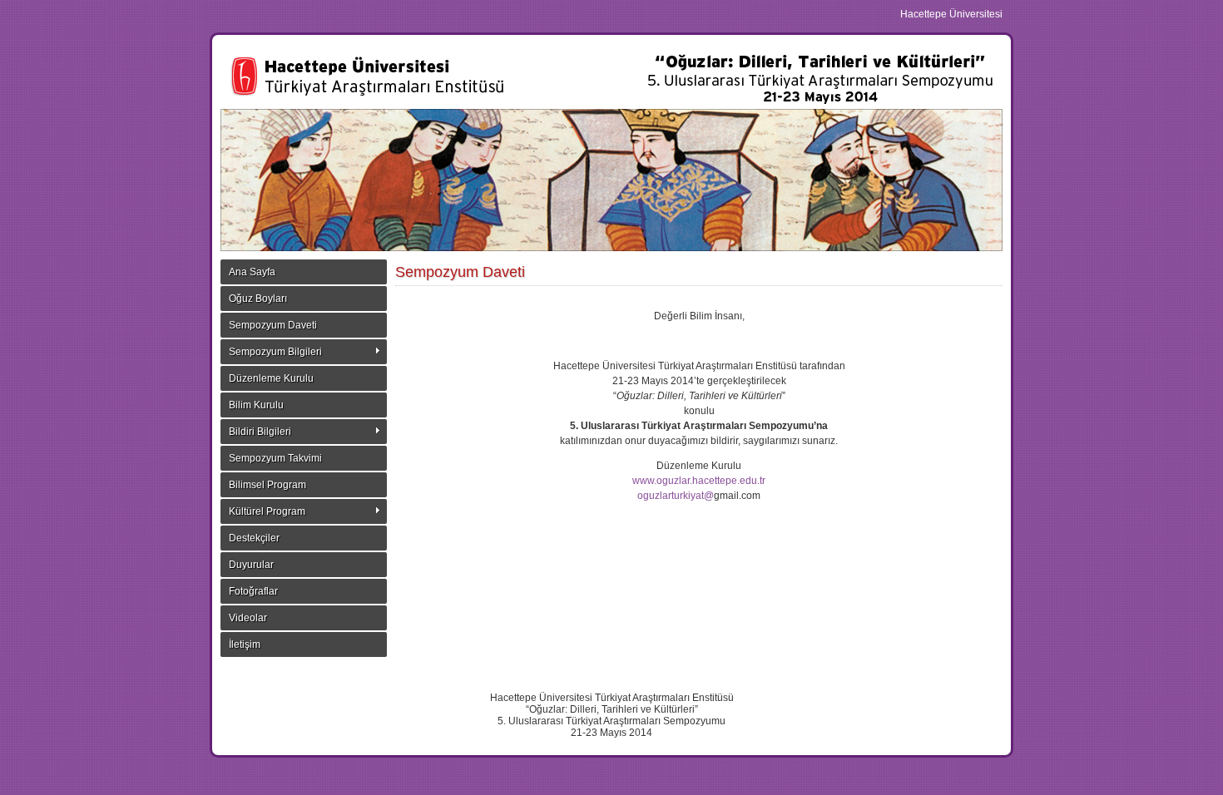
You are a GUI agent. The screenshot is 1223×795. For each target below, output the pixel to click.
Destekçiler (254, 538)
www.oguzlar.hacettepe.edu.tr (698, 480)
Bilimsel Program (267, 485)
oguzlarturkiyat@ (675, 495)
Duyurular (251, 564)
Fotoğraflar (253, 591)
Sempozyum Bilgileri (275, 352)
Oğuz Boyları (258, 298)
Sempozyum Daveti (273, 325)
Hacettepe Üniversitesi (951, 14)
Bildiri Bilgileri (260, 431)
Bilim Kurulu (256, 405)
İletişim (244, 644)
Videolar (248, 618)
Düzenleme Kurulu (271, 378)
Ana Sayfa (252, 272)
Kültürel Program (267, 511)
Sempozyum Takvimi (275, 458)
